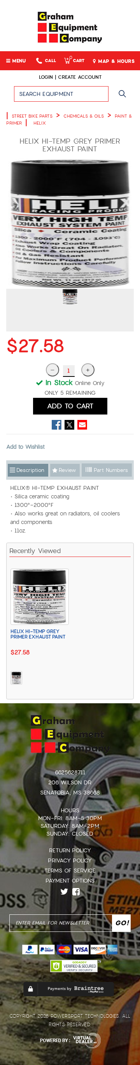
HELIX (39, 123)
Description (30, 470)
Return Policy (70, 850)
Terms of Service (70, 870)
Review (67, 470)
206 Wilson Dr (69, 782)
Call (50, 61)
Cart (76, 61)
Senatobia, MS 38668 (70, 792)
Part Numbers (110, 470)
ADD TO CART (70, 406)
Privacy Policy (70, 860)
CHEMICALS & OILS (83, 116)
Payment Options (70, 880)
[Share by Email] (82, 425)
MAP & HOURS (115, 61)
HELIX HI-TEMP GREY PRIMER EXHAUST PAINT (37, 634)
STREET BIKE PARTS (32, 116)
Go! (124, 97)
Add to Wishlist (25, 446)
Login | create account (70, 77)
